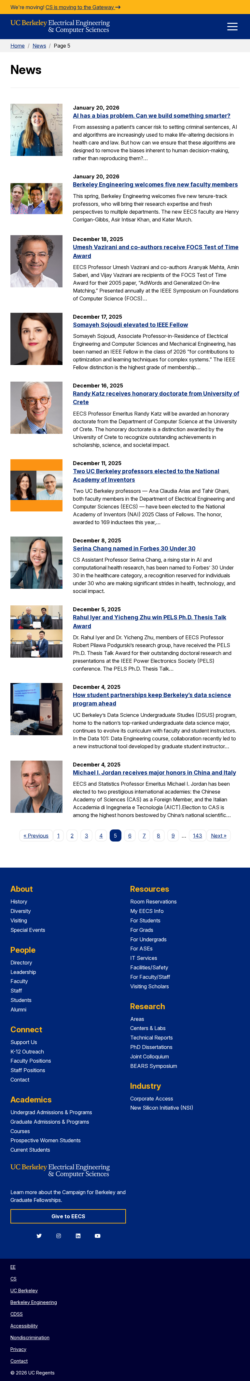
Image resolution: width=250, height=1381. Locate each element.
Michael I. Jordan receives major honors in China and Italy (154, 772)
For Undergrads (148, 939)
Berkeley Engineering (33, 1302)
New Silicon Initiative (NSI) (161, 1107)
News (39, 45)
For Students (145, 920)
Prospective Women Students (45, 1140)
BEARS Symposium (153, 1066)
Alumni (18, 1009)
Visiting (18, 920)
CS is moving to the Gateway (80, 7)
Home (17, 45)
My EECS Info (147, 911)
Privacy (18, 1349)
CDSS (16, 1314)
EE (13, 1267)
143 (197, 835)
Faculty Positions (30, 1060)
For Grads (141, 930)
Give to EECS (68, 1216)
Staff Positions (27, 1070)
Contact (19, 1079)
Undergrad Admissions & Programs (51, 1112)
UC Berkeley (24, 1290)
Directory (21, 962)
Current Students (30, 1149)
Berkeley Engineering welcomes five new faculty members (155, 184)
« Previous (38, 835)
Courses (20, 1131)
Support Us (23, 1042)
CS (13, 1279)
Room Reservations (153, 901)
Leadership (23, 972)
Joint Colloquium (149, 1056)
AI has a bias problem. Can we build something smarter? (151, 115)
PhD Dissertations (151, 1047)
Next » (220, 835)
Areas (137, 1019)
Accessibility (24, 1325)
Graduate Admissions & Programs (49, 1121)
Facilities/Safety (149, 967)
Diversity (20, 911)
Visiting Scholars (149, 986)
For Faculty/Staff (150, 977)
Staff (16, 990)
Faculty (19, 981)
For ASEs (141, 948)
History (18, 901)
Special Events (27, 930)
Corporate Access (151, 1098)
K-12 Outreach (27, 1051)
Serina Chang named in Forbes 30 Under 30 (134, 548)
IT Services (143, 958)
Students (21, 1000)
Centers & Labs (148, 1028)
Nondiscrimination (29, 1337)
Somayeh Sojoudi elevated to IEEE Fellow (130, 324)
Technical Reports (151, 1037)
